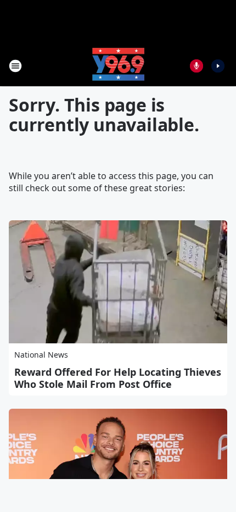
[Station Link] (118, 66)
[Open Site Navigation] (15, 66)
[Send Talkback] (196, 66)
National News (41, 354)
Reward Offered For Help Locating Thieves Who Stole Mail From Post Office (117, 378)
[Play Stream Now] (217, 66)
